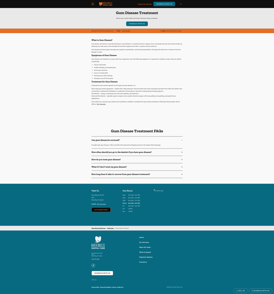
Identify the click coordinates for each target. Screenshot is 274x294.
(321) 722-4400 (126, 31)
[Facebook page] (93, 265)
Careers (114, 287)
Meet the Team (145, 247)
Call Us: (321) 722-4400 (145, 4)
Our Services (144, 242)
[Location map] (168, 204)
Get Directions (101, 210)
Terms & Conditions (105, 287)
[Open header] (93, 4)
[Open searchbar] (181, 4)
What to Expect (145, 252)
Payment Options (146, 257)
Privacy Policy (95, 287)
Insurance (143, 262)
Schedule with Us (164, 4)
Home (141, 237)
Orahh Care (120, 287)
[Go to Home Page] (105, 4)
